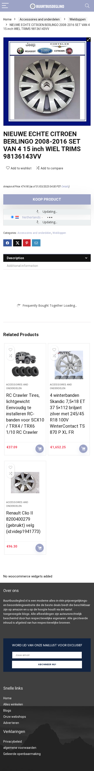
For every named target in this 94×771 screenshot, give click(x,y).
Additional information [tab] (22, 265)
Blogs (7, 710)
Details (65, 186)
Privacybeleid (12, 741)
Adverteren (11, 723)
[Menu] (5, 6)
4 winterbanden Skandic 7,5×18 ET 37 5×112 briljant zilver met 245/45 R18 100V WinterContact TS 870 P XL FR (67, 414)
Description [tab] (15, 258)
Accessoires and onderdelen (40, 19)
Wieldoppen (78, 19)
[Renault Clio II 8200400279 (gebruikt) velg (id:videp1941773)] (25, 482)
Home (7, 19)
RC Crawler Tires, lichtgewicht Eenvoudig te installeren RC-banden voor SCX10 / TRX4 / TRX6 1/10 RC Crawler (25, 414)
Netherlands (31, 217)
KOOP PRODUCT (47, 199)
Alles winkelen (13, 704)
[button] (88, 39)
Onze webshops (14, 716)
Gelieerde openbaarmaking (22, 754)
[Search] (87, 6)
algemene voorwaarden (19, 747)
